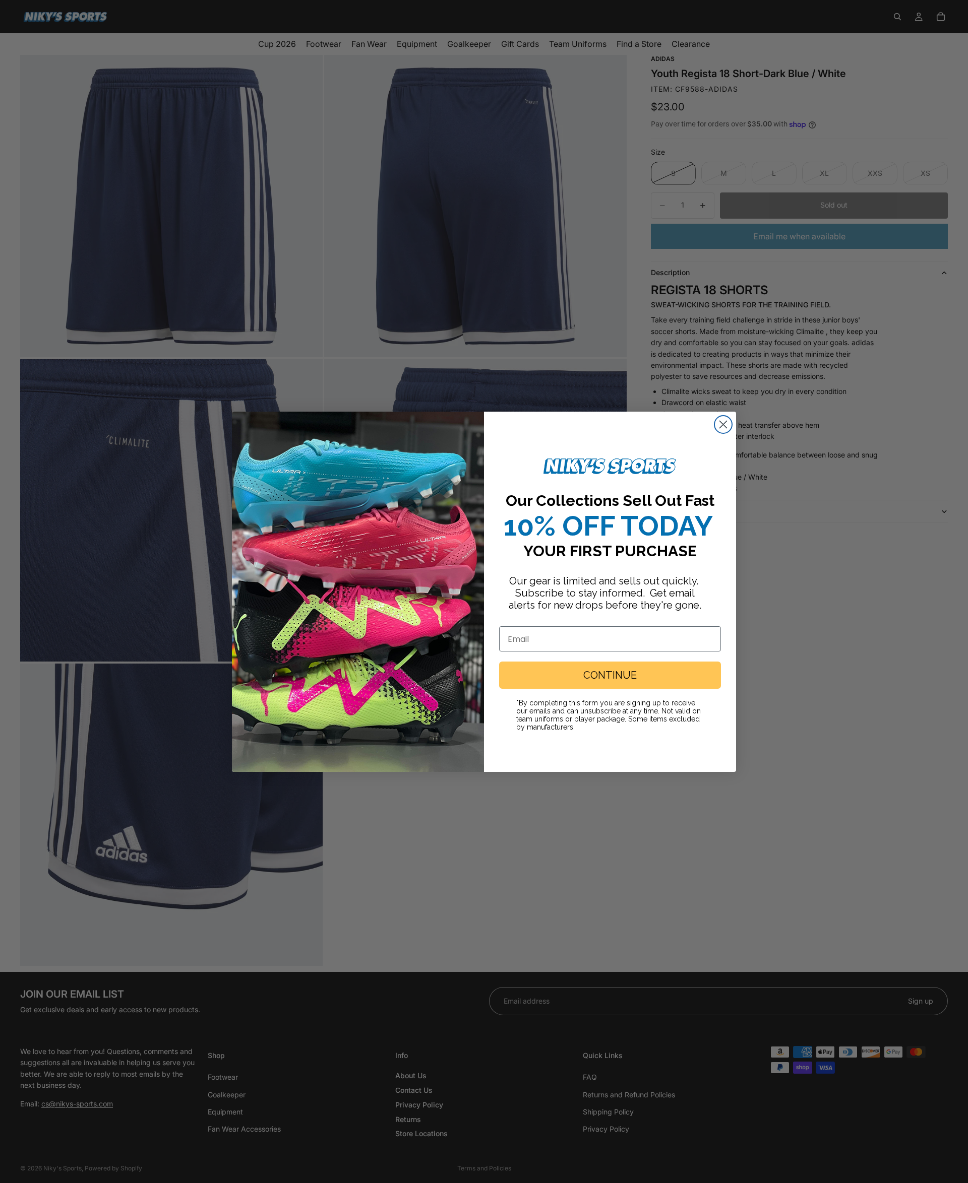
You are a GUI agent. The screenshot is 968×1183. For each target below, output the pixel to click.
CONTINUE (610, 675)
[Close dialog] (723, 424)
